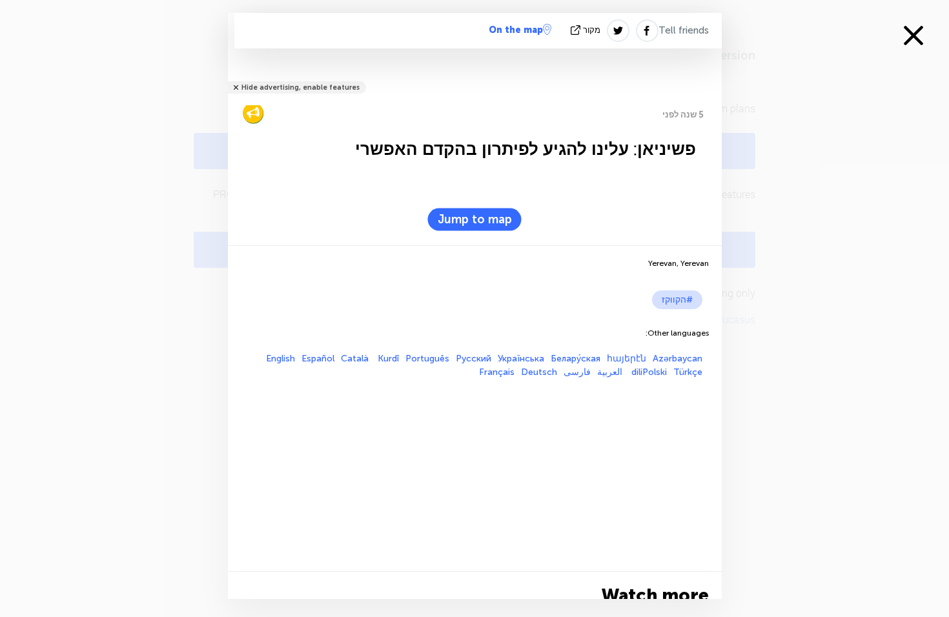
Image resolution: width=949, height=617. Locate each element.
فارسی (577, 372)
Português (427, 358)
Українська (521, 358)
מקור (591, 30)
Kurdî (388, 358)
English (280, 358)
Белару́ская (575, 358)
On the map (516, 30)
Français (497, 372)
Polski (654, 372)
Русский (473, 358)
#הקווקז (677, 299)
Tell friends (683, 30)
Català (356, 358)
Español (317, 358)
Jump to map (475, 219)
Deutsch (539, 372)
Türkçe (687, 372)
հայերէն (626, 358)
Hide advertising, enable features (300, 87)
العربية (611, 372)
